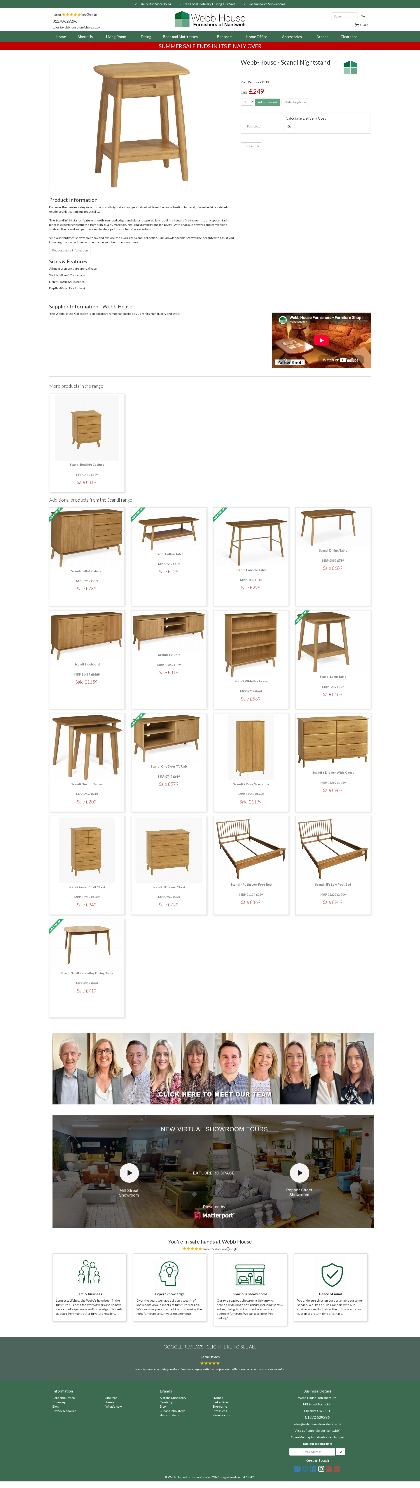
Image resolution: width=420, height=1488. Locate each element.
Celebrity (166, 1402)
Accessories (292, 36)
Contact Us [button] (251, 146)
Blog (55, 1406)
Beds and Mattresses (180, 36)
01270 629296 (64, 21)
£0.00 (363, 25)
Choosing (59, 1402)
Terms (109, 1402)
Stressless (220, 1411)
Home (62, 36)
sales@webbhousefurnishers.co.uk (76, 27)
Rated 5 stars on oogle (220, 1249)
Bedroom (225, 36)
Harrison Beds (169, 1415)
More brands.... (223, 1415)
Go (363, 16)
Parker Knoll (221, 1402)
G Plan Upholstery (172, 1411)
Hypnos (218, 1398)
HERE (226, 1347)
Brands (322, 36)
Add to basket (267, 102)
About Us (85, 36)
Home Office (256, 36)
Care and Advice (63, 1398)
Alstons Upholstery (173, 1398)
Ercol (163, 1406)
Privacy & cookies (64, 1411)
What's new (113, 1406)
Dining (146, 36)
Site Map (111, 1398)
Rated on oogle (75, 14)
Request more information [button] (70, 250)
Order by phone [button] (295, 102)
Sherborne (220, 1406)
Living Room (116, 36)
